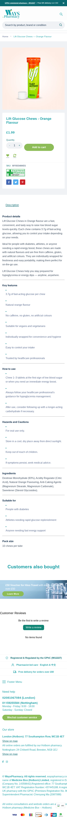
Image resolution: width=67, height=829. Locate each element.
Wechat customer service (22, 717)
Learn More (13, 594)
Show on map (10, 741)
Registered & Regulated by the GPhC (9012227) (36, 658)
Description (12, 205)
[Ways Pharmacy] (11, 14)
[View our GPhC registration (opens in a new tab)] (15, 172)
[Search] (61, 14)
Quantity (10, 140)
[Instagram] (7, 762)
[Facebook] (9, 182)
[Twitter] (15, 182)
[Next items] (63, 572)
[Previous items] (5, 572)
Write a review (33, 627)
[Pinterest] (22, 182)
